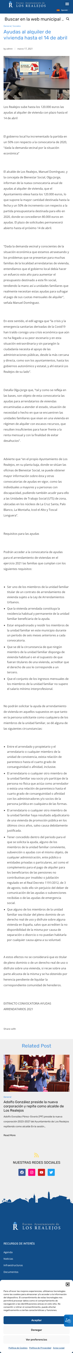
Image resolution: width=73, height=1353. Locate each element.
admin (9, 48)
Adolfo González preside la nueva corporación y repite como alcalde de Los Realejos (34, 1106)
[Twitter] (51, 1172)
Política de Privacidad (40, 1348)
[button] (67, 1284)
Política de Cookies (18, 1348)
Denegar (36, 1330)
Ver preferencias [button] (36, 1339)
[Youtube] (41, 1172)
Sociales (17, 25)
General (8, 25)
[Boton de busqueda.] (67, 18)
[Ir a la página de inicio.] (27, 4)
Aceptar (36, 1320)
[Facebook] (22, 1172)
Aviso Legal (58, 1348)
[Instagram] (31, 1172)
